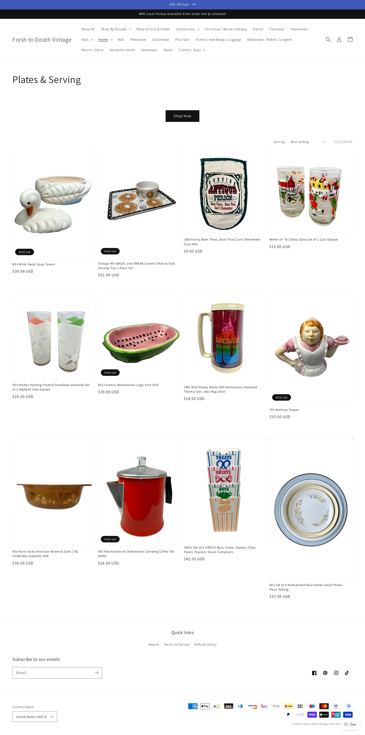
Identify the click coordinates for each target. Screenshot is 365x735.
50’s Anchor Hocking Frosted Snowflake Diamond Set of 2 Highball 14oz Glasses (50, 387)
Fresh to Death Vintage (315, 724)
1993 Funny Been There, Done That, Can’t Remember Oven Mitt (222, 241)
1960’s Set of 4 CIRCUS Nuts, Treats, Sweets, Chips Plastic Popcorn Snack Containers (220, 549)
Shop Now (182, 115)
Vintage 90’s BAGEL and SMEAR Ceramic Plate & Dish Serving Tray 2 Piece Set (136, 265)
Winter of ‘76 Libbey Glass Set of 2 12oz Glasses (303, 239)
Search (153, 644)
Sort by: (280, 142)
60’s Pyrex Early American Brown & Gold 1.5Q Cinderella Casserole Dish (45, 553)
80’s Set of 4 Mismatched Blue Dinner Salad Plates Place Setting (305, 587)
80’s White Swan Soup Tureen (33, 264)
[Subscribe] (96, 672)
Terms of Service (177, 644)
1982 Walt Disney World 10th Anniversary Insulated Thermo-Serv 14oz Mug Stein (220, 389)
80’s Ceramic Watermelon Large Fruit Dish (128, 385)
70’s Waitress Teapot (284, 410)
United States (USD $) (31, 717)
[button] (328, 39)
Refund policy (205, 644)
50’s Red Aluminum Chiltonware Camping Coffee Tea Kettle (136, 553)
